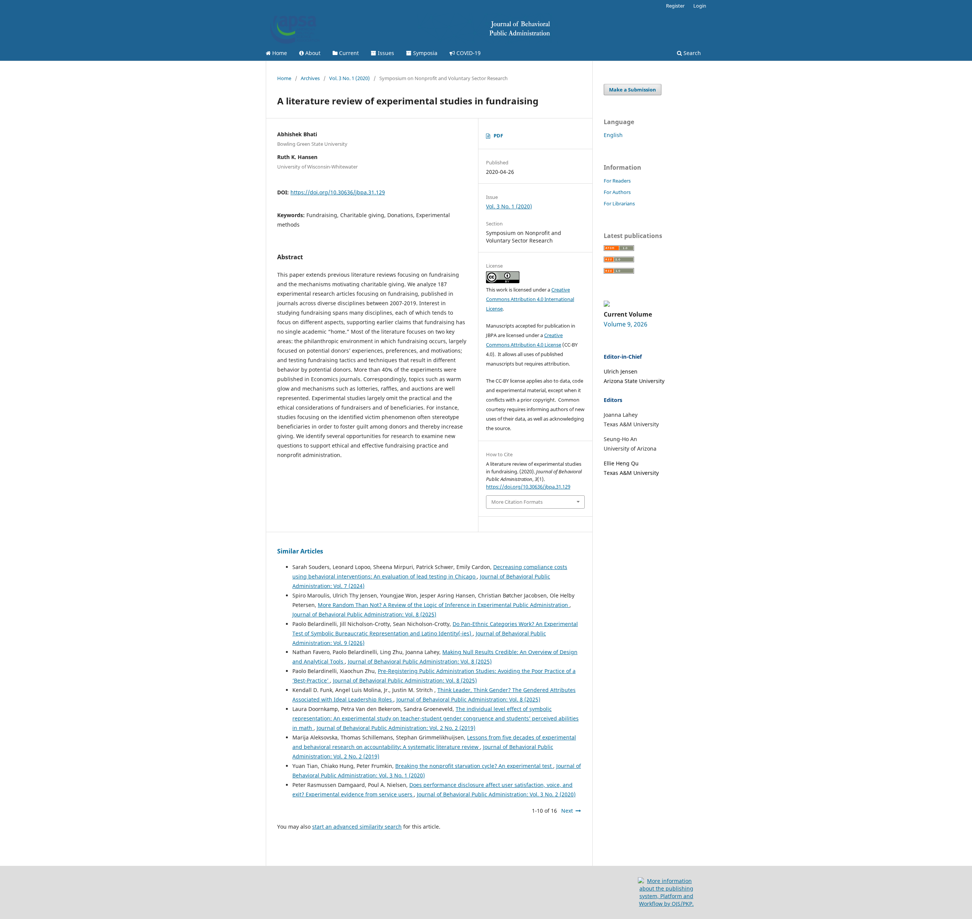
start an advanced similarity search (357, 826)
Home (279, 53)
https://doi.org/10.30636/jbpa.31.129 (337, 192)
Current (348, 53)
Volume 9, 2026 (625, 324)
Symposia (424, 53)
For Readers (617, 180)
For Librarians (619, 203)
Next (567, 810)
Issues (385, 53)
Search (691, 53)
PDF (498, 135)
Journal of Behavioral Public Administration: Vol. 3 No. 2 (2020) (496, 794)
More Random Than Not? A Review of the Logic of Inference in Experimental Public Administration (444, 604)
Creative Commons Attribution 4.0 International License (530, 299)
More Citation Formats (517, 501)
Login (699, 5)
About (312, 53)
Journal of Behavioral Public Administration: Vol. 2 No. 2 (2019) (396, 727)
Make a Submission (632, 89)
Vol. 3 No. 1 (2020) (349, 78)
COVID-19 (468, 53)
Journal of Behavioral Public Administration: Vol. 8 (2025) (364, 614)
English (613, 135)
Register (675, 5)
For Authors (617, 192)
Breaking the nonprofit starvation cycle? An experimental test (474, 765)
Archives (310, 78)
